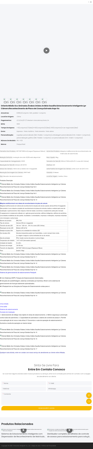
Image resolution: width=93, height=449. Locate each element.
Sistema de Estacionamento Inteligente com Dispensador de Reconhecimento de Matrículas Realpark (23, 435)
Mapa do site (36, 446)
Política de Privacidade (48, 446)
